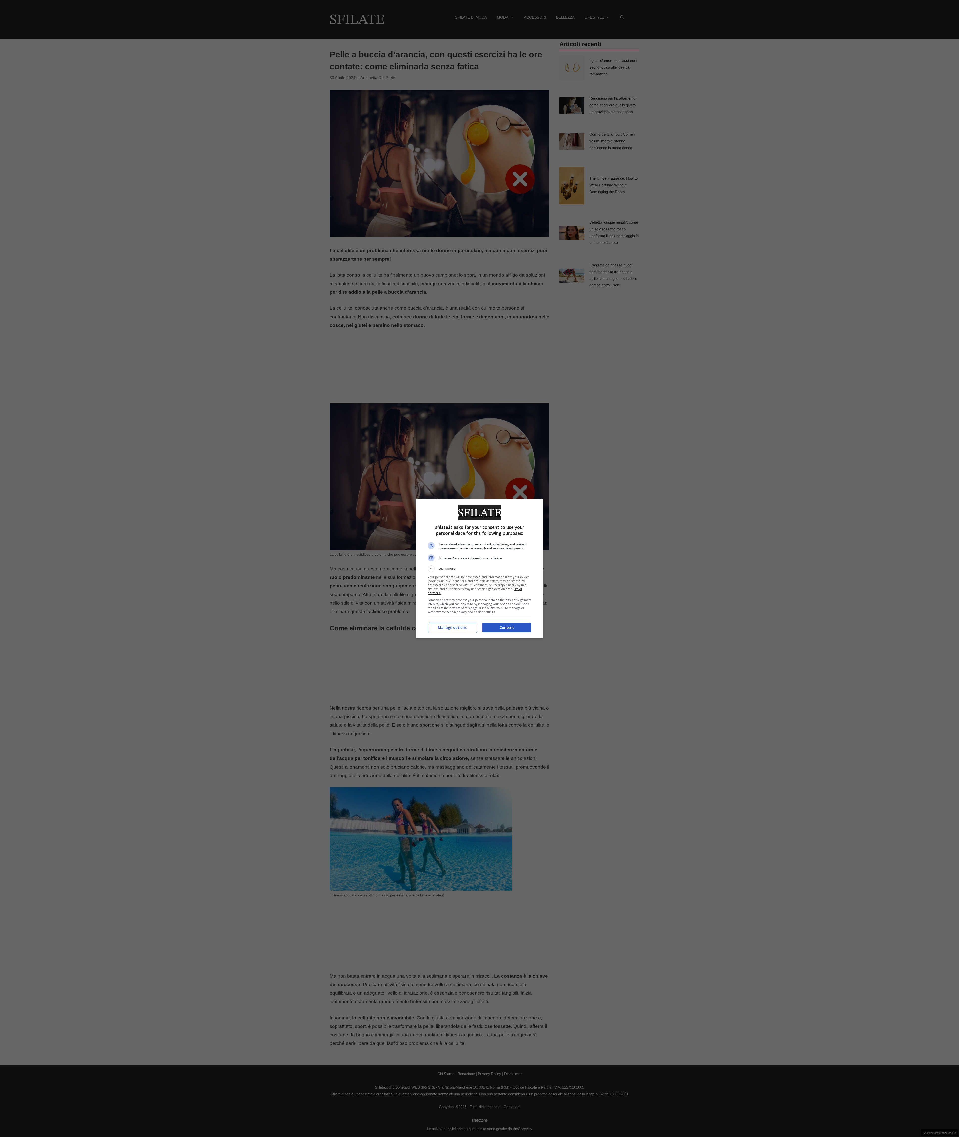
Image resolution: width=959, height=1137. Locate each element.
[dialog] (479, 568)
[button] (479, 568)
